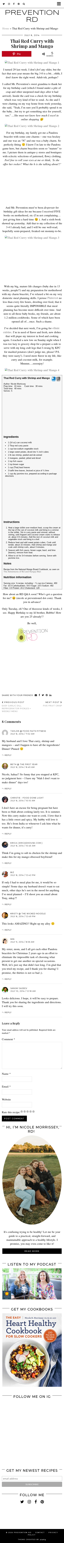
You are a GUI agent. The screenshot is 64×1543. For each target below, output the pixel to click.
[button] (60, 3)
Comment (8, 1039)
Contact (40, 1532)
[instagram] (9, 3)
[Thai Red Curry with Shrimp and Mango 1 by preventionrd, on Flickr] (32, 63)
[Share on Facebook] (39, 695)
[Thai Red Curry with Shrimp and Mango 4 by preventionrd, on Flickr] (32, 370)
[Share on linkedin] (50, 695)
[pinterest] (19, 3)
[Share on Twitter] (43, 695)
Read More (32, 1251)
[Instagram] (17, 1415)
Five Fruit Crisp (52, 704)
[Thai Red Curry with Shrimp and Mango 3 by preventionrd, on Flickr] (32, 238)
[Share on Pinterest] (47, 695)
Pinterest (52, 298)
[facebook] (14, 3)
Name (6, 1074)
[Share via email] (36, 695)
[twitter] (4, 3)
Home (5, 28)
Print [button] (58, 380)
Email (6, 1086)
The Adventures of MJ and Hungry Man (22, 572)
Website (6, 1099)
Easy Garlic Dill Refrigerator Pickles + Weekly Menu (16, 706)
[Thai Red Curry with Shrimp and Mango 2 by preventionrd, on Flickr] (32, 126)
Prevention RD (22, 1532)
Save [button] (54, 380)
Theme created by (32, 1539)
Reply (8, 755)
